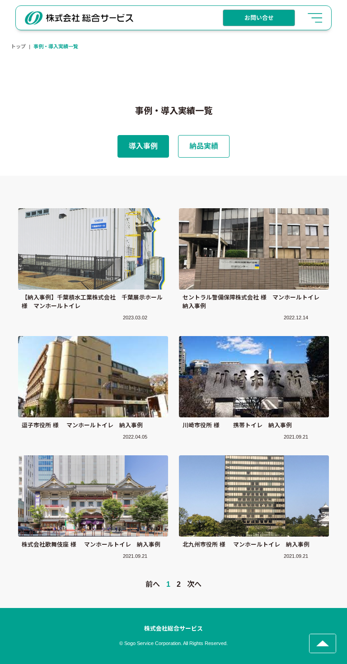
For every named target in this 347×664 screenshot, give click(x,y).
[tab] (143, 146)
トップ (18, 46)
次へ (194, 584)
